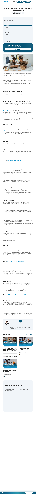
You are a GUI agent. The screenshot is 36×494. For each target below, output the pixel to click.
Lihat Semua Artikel (28, 334)
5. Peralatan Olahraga (8, 29)
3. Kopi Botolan (7, 25)
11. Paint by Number (7, 39)
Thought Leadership (7, 368)
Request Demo (20, 1)
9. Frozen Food (7, 36)
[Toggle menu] (32, 1)
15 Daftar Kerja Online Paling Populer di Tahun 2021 (16, 294)
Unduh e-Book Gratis (8, 393)
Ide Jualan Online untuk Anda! (8, 20)
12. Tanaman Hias (7, 41)
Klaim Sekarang (17, 49)
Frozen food (17, 249)
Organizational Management (12, 5)
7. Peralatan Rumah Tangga (9, 32)
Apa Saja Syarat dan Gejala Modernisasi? (14, 160)
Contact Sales (27, 1)
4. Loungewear (7, 27)
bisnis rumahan (6, 110)
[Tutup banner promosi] (34, 493)
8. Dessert (6, 34)
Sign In (14, 1)
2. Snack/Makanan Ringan (8, 23)
